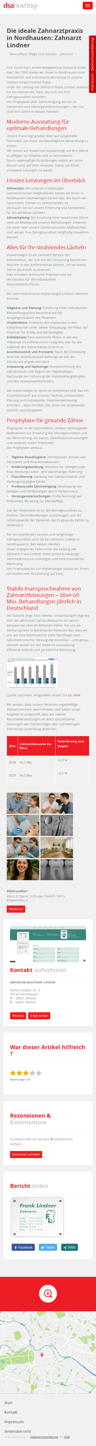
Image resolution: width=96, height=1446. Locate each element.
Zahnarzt (66, 54)
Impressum (92, 82)
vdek (76, 695)
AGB (67, 1437)
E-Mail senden (39, 1015)
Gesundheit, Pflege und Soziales (33, 54)
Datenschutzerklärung (92, 54)
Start (8, 1402)
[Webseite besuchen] (48, 944)
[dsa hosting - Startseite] (25, 6)
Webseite (18, 1015)
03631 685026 (26, 998)
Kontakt (11, 1412)
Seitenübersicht (17, 1431)
